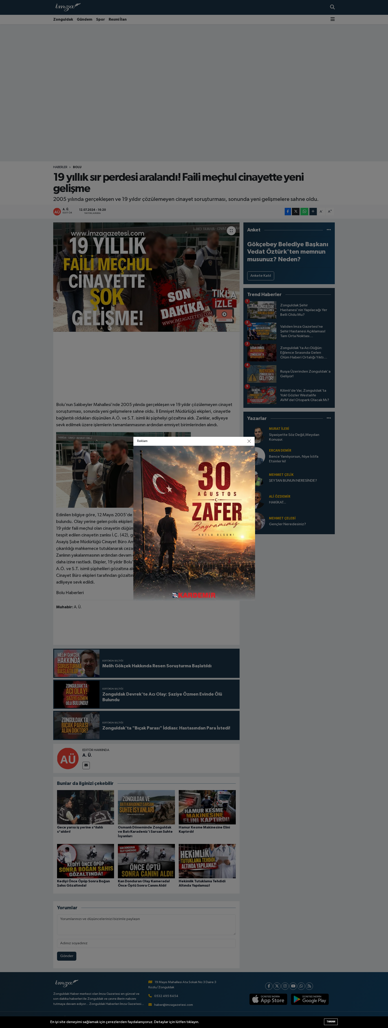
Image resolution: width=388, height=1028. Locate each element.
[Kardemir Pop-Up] (194, 523)
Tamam (330, 1021)
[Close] (249, 441)
